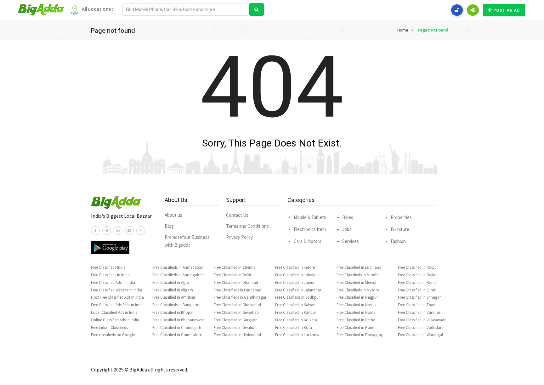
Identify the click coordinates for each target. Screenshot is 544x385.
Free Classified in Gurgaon (236, 320)
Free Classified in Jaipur (294, 282)
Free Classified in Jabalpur (297, 275)
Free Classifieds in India (110, 275)
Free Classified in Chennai (235, 267)
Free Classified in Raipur (418, 267)
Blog (169, 226)
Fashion (398, 241)
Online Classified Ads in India (115, 320)
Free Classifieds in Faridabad (237, 290)
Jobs (347, 229)
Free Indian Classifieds (109, 327)
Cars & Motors (307, 241)
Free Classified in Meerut (357, 282)
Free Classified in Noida (356, 312)
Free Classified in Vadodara (421, 327)
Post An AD (506, 10)
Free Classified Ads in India (113, 282)
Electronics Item (310, 229)
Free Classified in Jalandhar (298, 290)
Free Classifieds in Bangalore (176, 304)
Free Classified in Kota (293, 327)
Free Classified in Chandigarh (176, 327)
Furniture (400, 229)
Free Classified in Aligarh (172, 290)
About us (173, 215)
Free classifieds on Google (113, 334)
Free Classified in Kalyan (295, 304)
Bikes (347, 217)
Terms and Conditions (247, 226)
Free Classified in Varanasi (419, 312)
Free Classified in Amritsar (173, 297)
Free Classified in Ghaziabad (237, 304)
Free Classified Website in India (116, 290)
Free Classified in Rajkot (418, 275)
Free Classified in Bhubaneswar (178, 320)
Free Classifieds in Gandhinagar (240, 297)
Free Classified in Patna (356, 320)
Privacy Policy (239, 237)
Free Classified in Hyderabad (237, 334)
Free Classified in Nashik (357, 304)
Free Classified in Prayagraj (359, 334)
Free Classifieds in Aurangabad (178, 275)
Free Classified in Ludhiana (359, 267)
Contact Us (237, 215)
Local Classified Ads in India (114, 312)
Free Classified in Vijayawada (422, 320)
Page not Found (433, 30)
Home (402, 30)
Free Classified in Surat (416, 290)
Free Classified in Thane (417, 304)
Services (350, 241)
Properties (401, 217)
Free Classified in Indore (295, 267)
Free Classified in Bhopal (172, 312)
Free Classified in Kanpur (295, 312)
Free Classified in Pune (355, 327)
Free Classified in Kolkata (296, 320)
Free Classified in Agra (170, 282)
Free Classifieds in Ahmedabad (177, 267)
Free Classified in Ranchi (418, 282)
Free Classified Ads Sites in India (117, 304)
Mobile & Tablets (310, 217)
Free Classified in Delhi (232, 275)
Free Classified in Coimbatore (177, 334)
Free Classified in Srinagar (419, 297)
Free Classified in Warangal (420, 334)
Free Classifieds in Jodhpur (297, 297)
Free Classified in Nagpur (357, 297)
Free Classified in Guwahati (236, 312)
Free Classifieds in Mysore (358, 290)
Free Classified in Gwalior (235, 327)
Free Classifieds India (108, 267)
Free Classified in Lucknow (297, 334)
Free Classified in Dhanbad (236, 282)
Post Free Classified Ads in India (117, 297)
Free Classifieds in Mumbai (359, 275)
